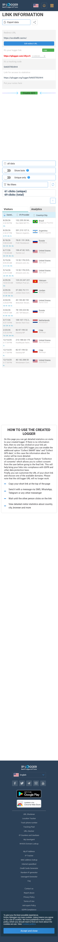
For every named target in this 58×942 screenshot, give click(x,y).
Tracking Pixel (29, 827)
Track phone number (29, 823)
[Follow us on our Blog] (36, 783)
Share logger (34, 22)
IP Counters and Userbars (29, 835)
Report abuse (29, 893)
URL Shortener (29, 814)
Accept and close (29, 931)
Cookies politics (29, 924)
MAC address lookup (29, 860)
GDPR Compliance (29, 910)
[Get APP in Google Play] (29, 794)
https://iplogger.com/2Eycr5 (17, 56)
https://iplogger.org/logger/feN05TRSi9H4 (23, 77)
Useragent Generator (29, 877)
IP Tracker (29, 856)
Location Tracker (29, 818)
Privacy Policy (29, 897)
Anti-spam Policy (29, 905)
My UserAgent (29, 839)
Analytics (36, 209)
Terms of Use (29, 901)
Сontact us (29, 889)
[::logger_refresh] (53, 184)
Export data (13, 22)
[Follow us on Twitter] (22, 783)
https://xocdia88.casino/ (15, 38)
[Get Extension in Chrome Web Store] (29, 803)
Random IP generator (29, 872)
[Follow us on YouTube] (43, 783)
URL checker (29, 831)
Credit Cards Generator (29, 868)
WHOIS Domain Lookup (29, 844)
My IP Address (29, 851)
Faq (29, 881)
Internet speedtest (29, 864)
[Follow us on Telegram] (29, 783)
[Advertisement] (29, 125)
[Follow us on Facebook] (15, 783)
